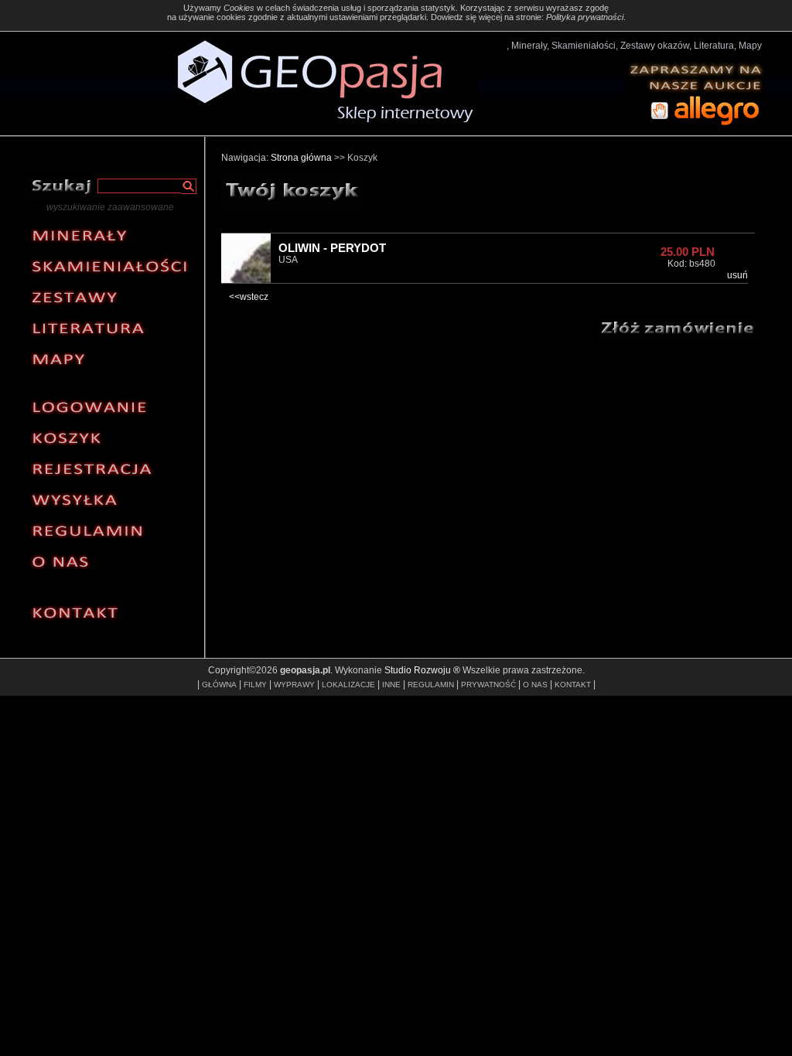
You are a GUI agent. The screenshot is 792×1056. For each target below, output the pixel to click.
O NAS (535, 684)
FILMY (255, 684)
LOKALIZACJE (348, 684)
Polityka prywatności (584, 17)
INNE (391, 684)
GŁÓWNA (219, 684)
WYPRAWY (294, 684)
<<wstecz (248, 296)
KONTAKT (573, 684)
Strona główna (301, 157)
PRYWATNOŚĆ (488, 684)
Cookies (239, 7)
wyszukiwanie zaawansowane (110, 207)
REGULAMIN (431, 684)
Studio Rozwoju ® (422, 670)
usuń (737, 275)
